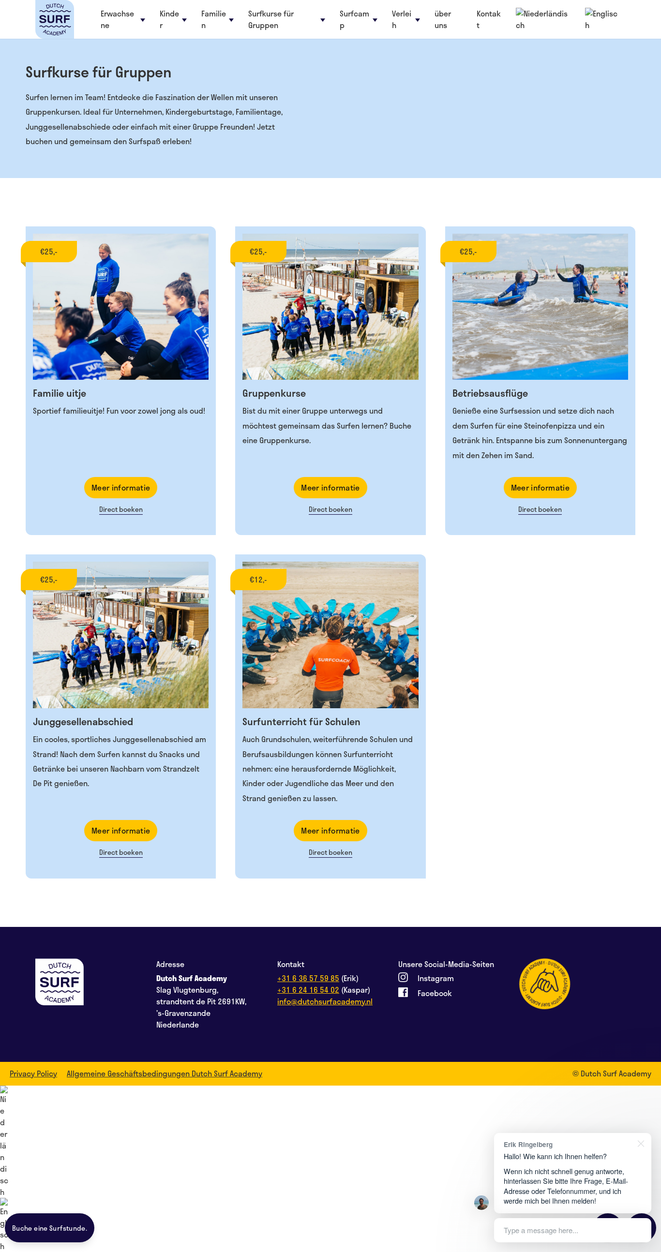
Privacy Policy (33, 1073)
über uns (443, 19)
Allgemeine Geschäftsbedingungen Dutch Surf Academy (164, 1073)
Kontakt (489, 19)
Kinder (169, 19)
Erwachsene (117, 19)
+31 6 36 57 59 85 (308, 978)
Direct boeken (121, 509)
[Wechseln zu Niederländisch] (330, 1142)
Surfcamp (354, 19)
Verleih (401, 19)
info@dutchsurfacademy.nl (325, 1001)
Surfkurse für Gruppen (271, 19)
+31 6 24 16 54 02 (308, 990)
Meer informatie (120, 487)
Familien (213, 19)
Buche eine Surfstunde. (49, 1228)
